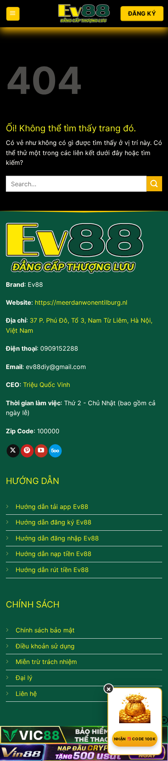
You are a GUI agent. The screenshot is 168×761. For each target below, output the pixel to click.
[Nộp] (154, 183)
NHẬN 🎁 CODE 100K (134, 738)
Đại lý (24, 678)
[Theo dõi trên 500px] (55, 450)
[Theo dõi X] (13, 450)
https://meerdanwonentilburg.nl (81, 302)
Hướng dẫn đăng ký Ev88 (53, 522)
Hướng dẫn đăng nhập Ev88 (57, 538)
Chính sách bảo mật (45, 630)
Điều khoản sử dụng (45, 646)
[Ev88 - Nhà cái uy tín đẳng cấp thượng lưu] (84, 13)
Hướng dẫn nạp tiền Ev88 (53, 554)
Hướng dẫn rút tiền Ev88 (52, 570)
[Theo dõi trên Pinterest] (27, 450)
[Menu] (12, 13)
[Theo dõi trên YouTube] (41, 450)
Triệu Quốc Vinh (46, 384)
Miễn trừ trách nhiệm (46, 662)
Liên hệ (26, 693)
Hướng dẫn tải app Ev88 (52, 506)
